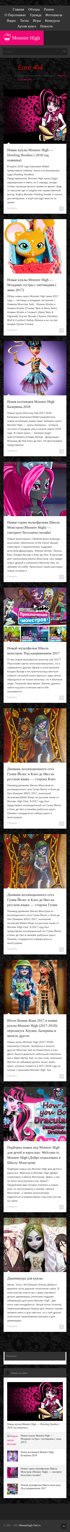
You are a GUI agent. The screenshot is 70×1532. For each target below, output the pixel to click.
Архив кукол (26, 26)
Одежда (35, 15)
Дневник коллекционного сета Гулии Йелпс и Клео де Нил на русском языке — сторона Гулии (32, 900)
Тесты (24, 20)
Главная (18, 9)
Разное (49, 9)
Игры (37, 20)
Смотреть (12, 208)
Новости (46, 26)
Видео (11, 20)
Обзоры (34, 9)
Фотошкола (53, 15)
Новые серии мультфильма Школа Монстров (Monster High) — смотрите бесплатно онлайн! (33, 527)
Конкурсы (52, 20)
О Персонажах (15, 15)
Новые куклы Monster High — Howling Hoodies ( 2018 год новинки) (30, 155)
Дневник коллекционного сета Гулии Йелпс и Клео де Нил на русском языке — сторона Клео (31, 774)
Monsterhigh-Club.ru (30, 1525)
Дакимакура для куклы (25, 1278)
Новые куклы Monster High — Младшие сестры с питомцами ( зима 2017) (32, 285)
